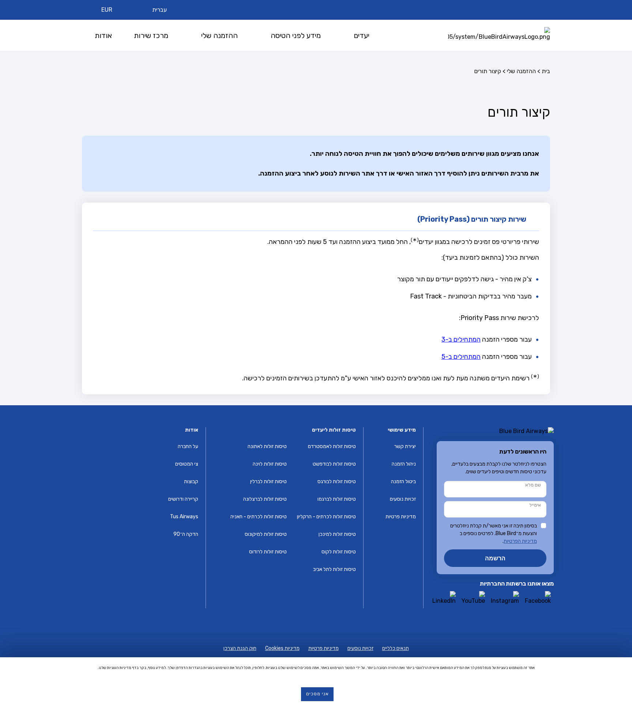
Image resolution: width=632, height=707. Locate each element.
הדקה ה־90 (185, 534)
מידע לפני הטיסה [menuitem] (296, 35)
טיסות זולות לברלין (268, 481)
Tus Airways (184, 517)
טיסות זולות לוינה (270, 464)
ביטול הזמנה (403, 481)
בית (546, 71)
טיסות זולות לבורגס (336, 481)
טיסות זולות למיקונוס (266, 534)
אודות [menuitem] (103, 35)
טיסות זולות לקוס (338, 552)
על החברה (188, 446)
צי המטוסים (186, 464)
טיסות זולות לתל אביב (334, 569)
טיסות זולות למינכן (337, 534)
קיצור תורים (487, 71)
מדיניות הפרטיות (520, 541)
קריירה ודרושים (183, 499)
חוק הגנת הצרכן (239, 648)
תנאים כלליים (395, 648)
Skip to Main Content (318, 3)
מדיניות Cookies (282, 648)
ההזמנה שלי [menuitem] (219, 35)
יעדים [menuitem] (361, 35)
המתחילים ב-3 (461, 339)
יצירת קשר (405, 446)
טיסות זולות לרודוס (268, 552)
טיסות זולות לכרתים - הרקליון (326, 517)
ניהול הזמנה (404, 464)
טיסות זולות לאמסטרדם (332, 446)
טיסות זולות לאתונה (267, 446)
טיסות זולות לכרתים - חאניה (258, 517)
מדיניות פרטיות (400, 517)
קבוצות (191, 481)
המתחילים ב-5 (461, 357)
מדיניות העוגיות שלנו (115, 668)
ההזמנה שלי (521, 71)
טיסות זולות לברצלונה (265, 499)
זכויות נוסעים (403, 499)
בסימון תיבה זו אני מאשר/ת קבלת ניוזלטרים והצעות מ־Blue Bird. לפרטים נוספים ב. (493, 533)
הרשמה (495, 557)
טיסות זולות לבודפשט (334, 464)
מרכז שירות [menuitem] (151, 35)
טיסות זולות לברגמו (336, 499)
